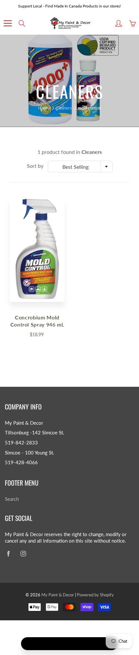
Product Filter (73, 643)
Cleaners (64, 107)
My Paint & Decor (57, 594)
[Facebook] (8, 553)
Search (12, 499)
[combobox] (80, 166)
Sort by (35, 166)
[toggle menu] (7, 23)
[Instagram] (23, 553)
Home (43, 107)
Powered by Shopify (95, 594)
